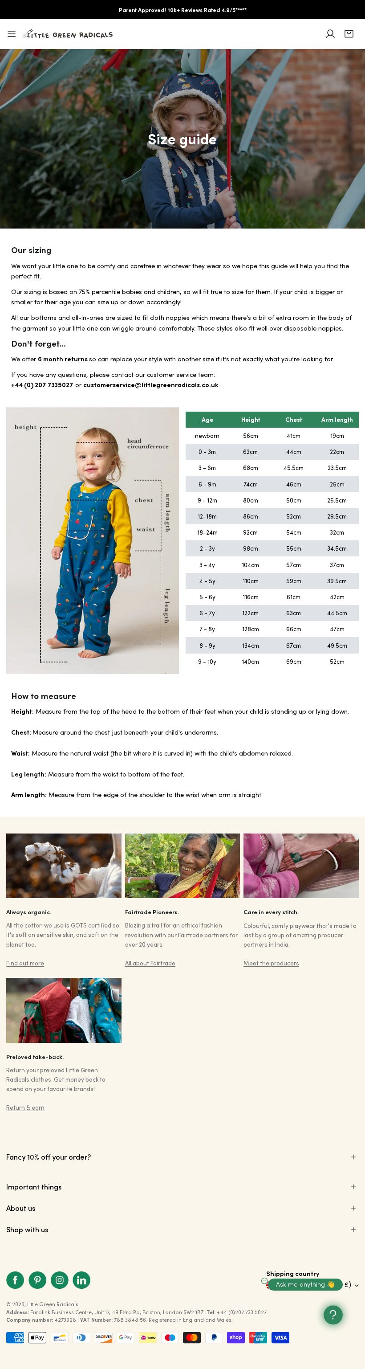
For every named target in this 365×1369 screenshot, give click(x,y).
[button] (349, 34)
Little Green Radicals (52, 1304)
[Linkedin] (81, 1280)
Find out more (25, 963)
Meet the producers (271, 963)
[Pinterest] (37, 1280)
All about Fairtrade (150, 963)
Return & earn (25, 1107)
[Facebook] (15, 1280)
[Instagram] (60, 1280)
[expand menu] (11, 34)
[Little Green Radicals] (68, 33)
